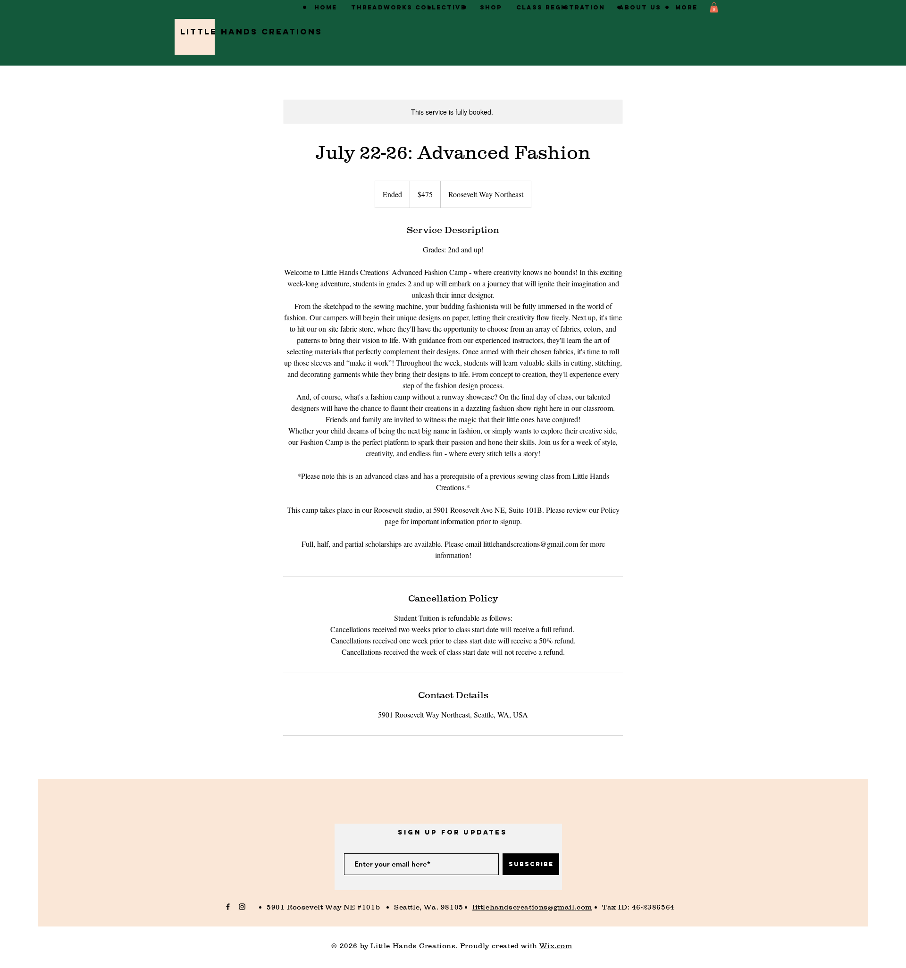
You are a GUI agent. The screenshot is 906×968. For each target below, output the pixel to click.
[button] (714, 7)
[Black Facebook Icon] (228, 906)
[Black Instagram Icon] (242, 906)
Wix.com (555, 946)
